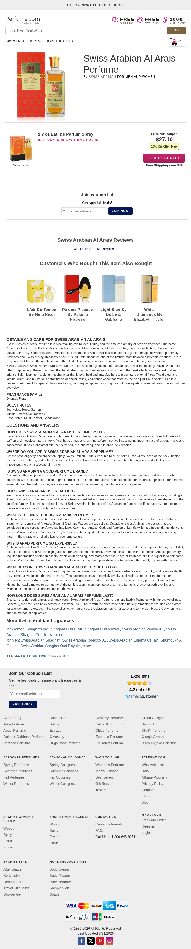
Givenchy (57, 737)
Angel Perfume (14, 730)
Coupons (148, 790)
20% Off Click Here (164, 146)
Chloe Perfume (107, 730)
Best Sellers (105, 777)
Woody (8, 829)
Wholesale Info (153, 765)
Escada (55, 730)
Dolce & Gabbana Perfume (23, 737)
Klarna (146, 796)
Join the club (59, 41)
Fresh (54, 837)
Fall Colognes (60, 777)
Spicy (7, 835)
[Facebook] (81, 941)
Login (146, 833)
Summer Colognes (64, 771)
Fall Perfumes (14, 777)
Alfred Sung (12, 718)
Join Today (23, 704)
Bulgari (55, 724)
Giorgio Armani (153, 737)
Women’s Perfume (110, 765)
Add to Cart (166, 158)
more (60, 635)
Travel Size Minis (16, 888)
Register (148, 826)
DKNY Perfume (153, 730)
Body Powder (60, 875)
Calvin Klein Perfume (111, 724)
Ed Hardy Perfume (110, 743)
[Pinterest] (100, 941)
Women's (15, 41)
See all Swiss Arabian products (36, 655)
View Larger (21, 165)
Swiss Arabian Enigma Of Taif (133, 640)
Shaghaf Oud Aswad (102, 629)
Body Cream (59, 869)
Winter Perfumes (16, 784)
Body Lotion (12, 875)
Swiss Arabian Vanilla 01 (142, 629)
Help (145, 771)
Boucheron (58, 718)
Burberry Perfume (109, 718)
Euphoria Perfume (109, 737)
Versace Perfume (16, 743)
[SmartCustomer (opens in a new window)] (141, 697)
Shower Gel (12, 894)
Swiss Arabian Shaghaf (40, 640)
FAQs (100, 831)
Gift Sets (102, 784)
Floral (7, 841)
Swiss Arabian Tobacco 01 (84, 640)
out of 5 (139, 689)
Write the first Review (94, 249)
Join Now (120, 210)
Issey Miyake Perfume (159, 743)
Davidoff (148, 724)
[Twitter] (91, 941)
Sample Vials (60, 888)
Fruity (7, 847)
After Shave (12, 869)
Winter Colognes (62, 784)
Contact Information (110, 824)
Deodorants (12, 882)
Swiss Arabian (102, 76)
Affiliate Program (154, 777)
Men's (35, 41)
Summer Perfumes (18, 771)
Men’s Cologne (107, 771)
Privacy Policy (153, 784)
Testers (101, 790)
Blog (145, 802)
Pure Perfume (60, 882)
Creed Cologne (153, 718)
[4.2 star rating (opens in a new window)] (140, 683)
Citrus (54, 843)
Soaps (54, 894)
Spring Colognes (62, 765)
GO (176, 30)
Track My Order (154, 820)
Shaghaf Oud (37, 629)
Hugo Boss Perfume (65, 743)
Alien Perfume (14, 724)
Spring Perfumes (16, 765)
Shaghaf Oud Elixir (66, 629)
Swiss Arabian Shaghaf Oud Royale (50, 646)
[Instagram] (109, 941)
